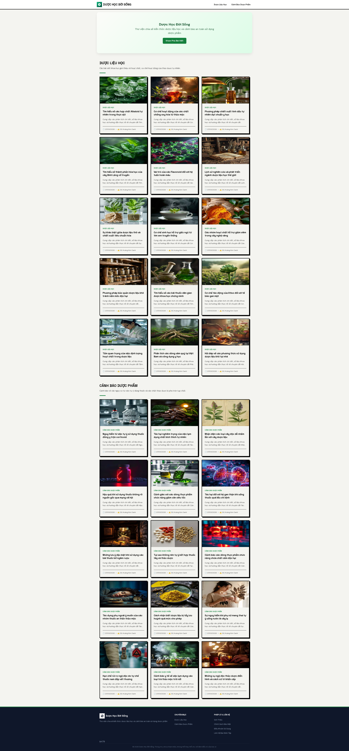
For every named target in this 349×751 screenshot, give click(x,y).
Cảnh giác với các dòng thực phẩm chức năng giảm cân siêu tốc (173, 496)
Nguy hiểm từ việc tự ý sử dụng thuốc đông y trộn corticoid (123, 435)
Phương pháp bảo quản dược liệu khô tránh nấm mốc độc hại (123, 294)
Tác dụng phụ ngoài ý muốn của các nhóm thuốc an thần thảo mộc (122, 617)
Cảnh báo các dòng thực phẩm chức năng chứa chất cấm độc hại (225, 556)
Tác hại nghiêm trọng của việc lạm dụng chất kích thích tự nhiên (172, 435)
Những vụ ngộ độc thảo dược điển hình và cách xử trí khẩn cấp (223, 677)
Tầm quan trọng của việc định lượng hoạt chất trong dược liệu (122, 355)
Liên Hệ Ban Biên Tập (222, 733)
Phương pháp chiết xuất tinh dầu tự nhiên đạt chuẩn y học (224, 113)
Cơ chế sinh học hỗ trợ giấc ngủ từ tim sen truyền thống (173, 234)
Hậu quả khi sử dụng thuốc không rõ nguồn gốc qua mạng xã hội (122, 496)
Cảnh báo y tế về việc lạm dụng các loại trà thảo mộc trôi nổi (173, 677)
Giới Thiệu (218, 720)
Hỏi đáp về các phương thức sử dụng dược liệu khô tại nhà (225, 355)
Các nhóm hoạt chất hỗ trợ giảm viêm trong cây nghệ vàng (225, 234)
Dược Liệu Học (220, 4)
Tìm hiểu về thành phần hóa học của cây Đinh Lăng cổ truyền (122, 173)
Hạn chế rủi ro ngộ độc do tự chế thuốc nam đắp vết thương (121, 677)
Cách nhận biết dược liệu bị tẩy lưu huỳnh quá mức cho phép (173, 617)
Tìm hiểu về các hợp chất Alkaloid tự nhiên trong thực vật (123, 113)
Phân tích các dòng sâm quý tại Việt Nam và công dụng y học (173, 355)
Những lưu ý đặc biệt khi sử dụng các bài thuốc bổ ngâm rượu (123, 556)
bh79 (102, 741)
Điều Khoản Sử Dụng (222, 729)
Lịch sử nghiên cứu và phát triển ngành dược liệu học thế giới (222, 173)
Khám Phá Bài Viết (174, 40)
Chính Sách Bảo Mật (222, 724)
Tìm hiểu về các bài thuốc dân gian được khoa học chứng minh (173, 294)
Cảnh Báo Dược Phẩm (240, 4)
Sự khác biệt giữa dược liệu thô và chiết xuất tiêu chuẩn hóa (121, 234)
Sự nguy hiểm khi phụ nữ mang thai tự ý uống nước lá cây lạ (225, 617)
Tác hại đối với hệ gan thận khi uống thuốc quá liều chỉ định (224, 496)
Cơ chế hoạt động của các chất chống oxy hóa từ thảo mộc (171, 113)
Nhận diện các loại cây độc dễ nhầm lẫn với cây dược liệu (224, 435)
